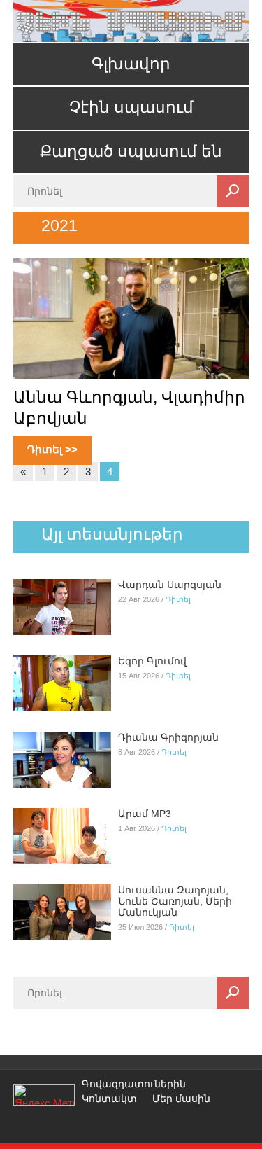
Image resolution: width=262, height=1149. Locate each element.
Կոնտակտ (109, 1098)
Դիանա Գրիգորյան (168, 737)
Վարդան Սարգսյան (169, 584)
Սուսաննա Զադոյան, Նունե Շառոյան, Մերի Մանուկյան (175, 901)
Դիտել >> (52, 449)
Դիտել (178, 599)
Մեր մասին (181, 1098)
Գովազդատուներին (134, 1083)
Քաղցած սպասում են (131, 151)
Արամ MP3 (144, 813)
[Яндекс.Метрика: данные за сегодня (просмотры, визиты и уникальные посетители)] (44, 1095)
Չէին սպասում (131, 107)
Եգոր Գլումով (152, 661)
